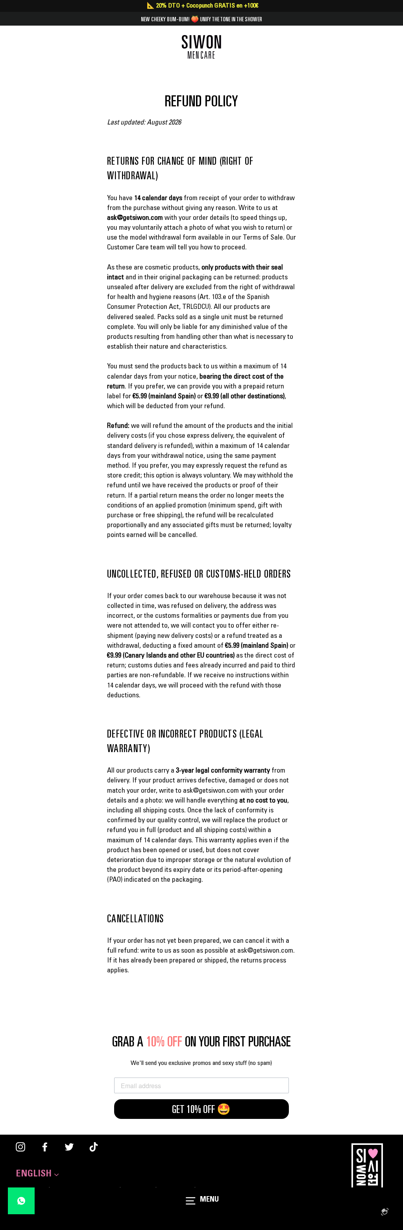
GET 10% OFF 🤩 (201, 1109)
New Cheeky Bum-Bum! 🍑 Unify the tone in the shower (201, 18)
